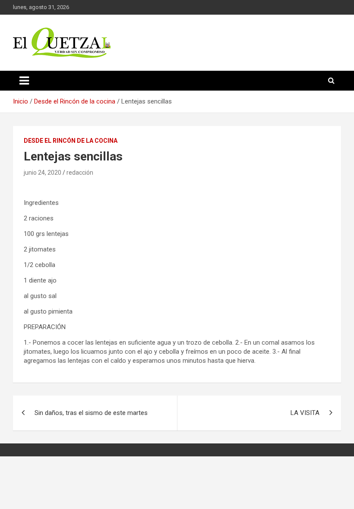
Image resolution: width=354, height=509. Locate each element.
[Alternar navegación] (24, 81)
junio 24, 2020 (42, 172)
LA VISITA (305, 413)
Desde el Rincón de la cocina (70, 140)
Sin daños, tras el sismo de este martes (91, 413)
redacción (79, 172)
